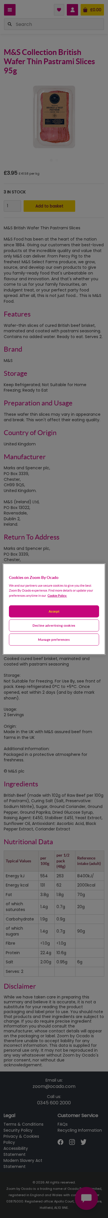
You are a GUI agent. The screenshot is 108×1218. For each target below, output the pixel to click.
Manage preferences (54, 639)
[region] (54, 609)
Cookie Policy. (57, 595)
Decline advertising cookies (54, 625)
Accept (54, 611)
